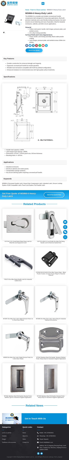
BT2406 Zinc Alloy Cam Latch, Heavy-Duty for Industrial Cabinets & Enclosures (51, 319)
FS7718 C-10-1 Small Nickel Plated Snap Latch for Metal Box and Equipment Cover (18, 242)
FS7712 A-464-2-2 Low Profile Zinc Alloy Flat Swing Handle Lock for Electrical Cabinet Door (51, 242)
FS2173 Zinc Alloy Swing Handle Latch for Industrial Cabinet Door (18, 280)
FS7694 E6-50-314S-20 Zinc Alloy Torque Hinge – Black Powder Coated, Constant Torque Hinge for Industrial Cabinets (51, 274)
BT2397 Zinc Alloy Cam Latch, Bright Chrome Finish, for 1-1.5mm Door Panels (18, 319)
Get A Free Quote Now (54, 194)
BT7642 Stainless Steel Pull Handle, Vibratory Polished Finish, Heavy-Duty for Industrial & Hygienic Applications (51, 358)
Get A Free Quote (34, 50)
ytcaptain (59, 457)
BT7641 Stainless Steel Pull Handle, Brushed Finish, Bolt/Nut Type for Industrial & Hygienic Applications (18, 396)
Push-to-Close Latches (38, 10)
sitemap (51, 457)
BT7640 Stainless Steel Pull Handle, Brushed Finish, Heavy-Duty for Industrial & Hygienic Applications (51, 396)
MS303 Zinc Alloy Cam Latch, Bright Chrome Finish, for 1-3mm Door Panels (18, 358)
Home (27, 10)
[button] (43, 3)
